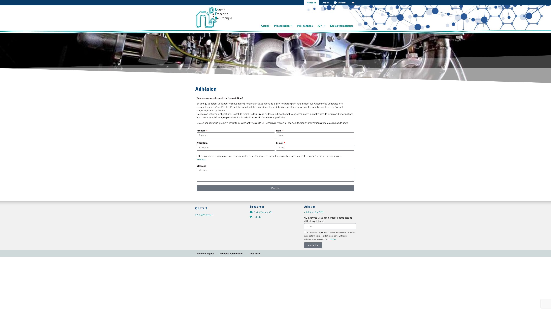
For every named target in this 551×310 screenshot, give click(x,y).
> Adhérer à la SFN (314, 212)
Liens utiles (254, 253)
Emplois (325, 2)
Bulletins (342, 2)
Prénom (201, 131)
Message (201, 166)
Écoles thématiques (341, 25)
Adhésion (311, 2)
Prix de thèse (305, 25)
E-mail (280, 143)
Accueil (265, 25)
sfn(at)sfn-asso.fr (204, 214)
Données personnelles (231, 253)
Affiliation (202, 143)
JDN (320, 25)
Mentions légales (205, 253)
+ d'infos (201, 159)
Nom (279, 131)
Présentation (282, 25)
